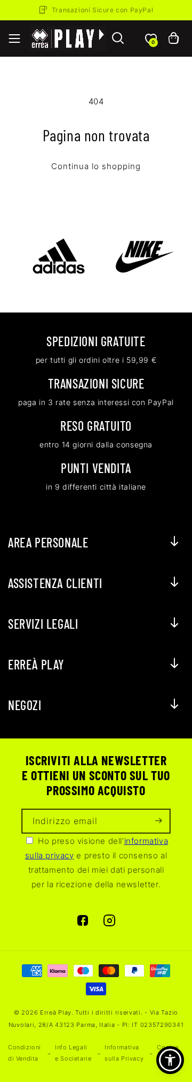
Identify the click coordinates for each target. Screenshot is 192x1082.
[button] (14, 38)
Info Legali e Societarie (73, 1052)
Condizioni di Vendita (24, 1052)
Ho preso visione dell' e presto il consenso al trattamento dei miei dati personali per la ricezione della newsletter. (96, 862)
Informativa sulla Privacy (124, 1052)
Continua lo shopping (96, 166)
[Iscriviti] (158, 821)
